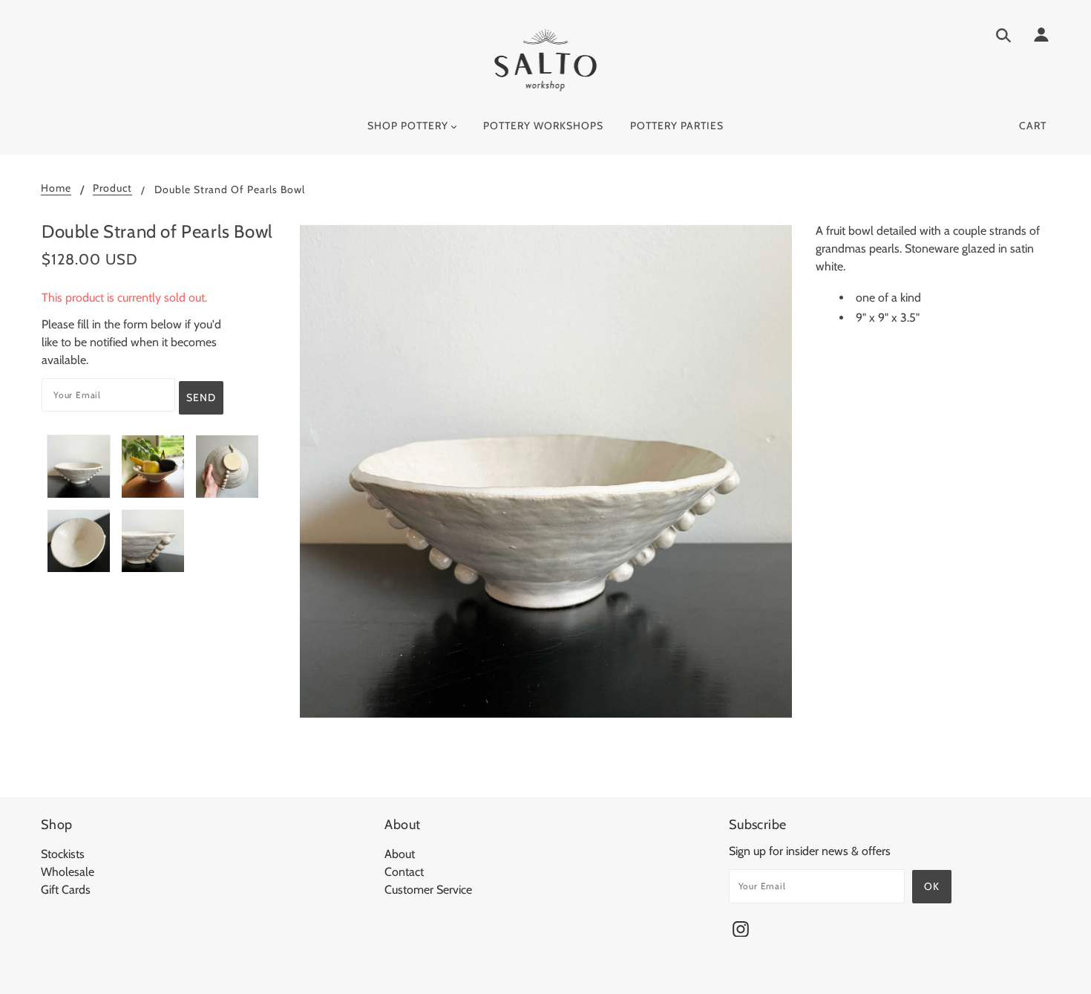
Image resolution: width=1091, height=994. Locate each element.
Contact (404, 872)
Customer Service (428, 890)
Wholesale (67, 872)
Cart (1032, 125)
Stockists (63, 854)
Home (56, 189)
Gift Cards (66, 890)
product (112, 189)
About (399, 854)
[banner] (546, 60)
